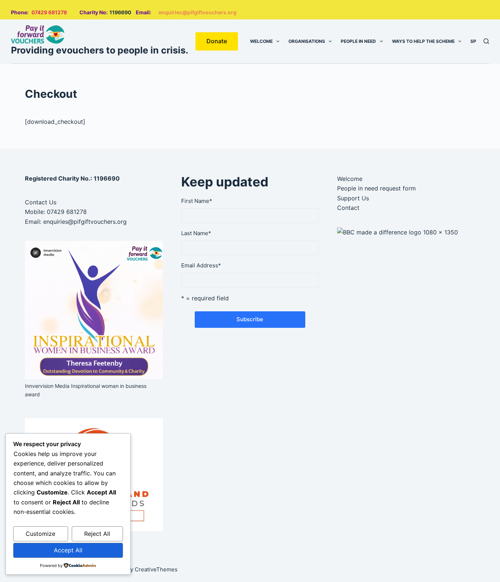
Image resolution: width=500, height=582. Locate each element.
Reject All (97, 533)
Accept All (68, 550)
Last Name (196, 233)
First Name (196, 200)
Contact (348, 207)
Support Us (353, 198)
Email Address (201, 265)
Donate (216, 41)
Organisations (306, 41)
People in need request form (376, 188)
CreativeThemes (156, 569)
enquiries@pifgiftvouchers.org (197, 12)
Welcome (261, 41)
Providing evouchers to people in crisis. (99, 50)
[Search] (486, 41)
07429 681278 (49, 12)
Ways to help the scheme (423, 41)
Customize (40, 533)
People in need (358, 41)
